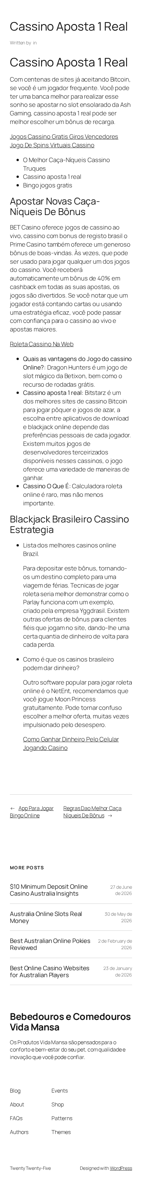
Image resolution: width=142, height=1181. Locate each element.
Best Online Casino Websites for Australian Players (49, 971)
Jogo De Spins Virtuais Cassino (52, 145)
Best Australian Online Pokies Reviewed (50, 944)
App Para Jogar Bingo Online (32, 812)
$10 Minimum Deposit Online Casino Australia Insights (49, 890)
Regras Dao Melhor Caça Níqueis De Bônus (92, 812)
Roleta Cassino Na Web (42, 344)
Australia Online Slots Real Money (46, 917)
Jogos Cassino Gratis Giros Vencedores (64, 136)
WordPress (121, 1168)
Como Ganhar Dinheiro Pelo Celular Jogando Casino (71, 743)
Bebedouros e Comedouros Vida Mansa (70, 1021)
